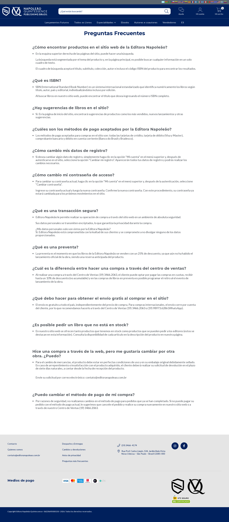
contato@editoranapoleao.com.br (23, 455)
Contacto (12, 443)
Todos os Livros (83, 22)
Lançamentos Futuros (57, 22)
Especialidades (105, 22)
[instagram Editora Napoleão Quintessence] (175, 445)
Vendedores (169, 22)
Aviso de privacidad (71, 455)
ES (182, 22)
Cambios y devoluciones (74, 449)
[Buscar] (166, 11)
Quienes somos (15, 449)
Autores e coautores (145, 22)
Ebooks (125, 22)
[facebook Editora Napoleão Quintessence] (184, 445)
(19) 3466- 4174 (129, 445)
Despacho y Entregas (72, 443)
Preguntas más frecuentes (75, 461)
